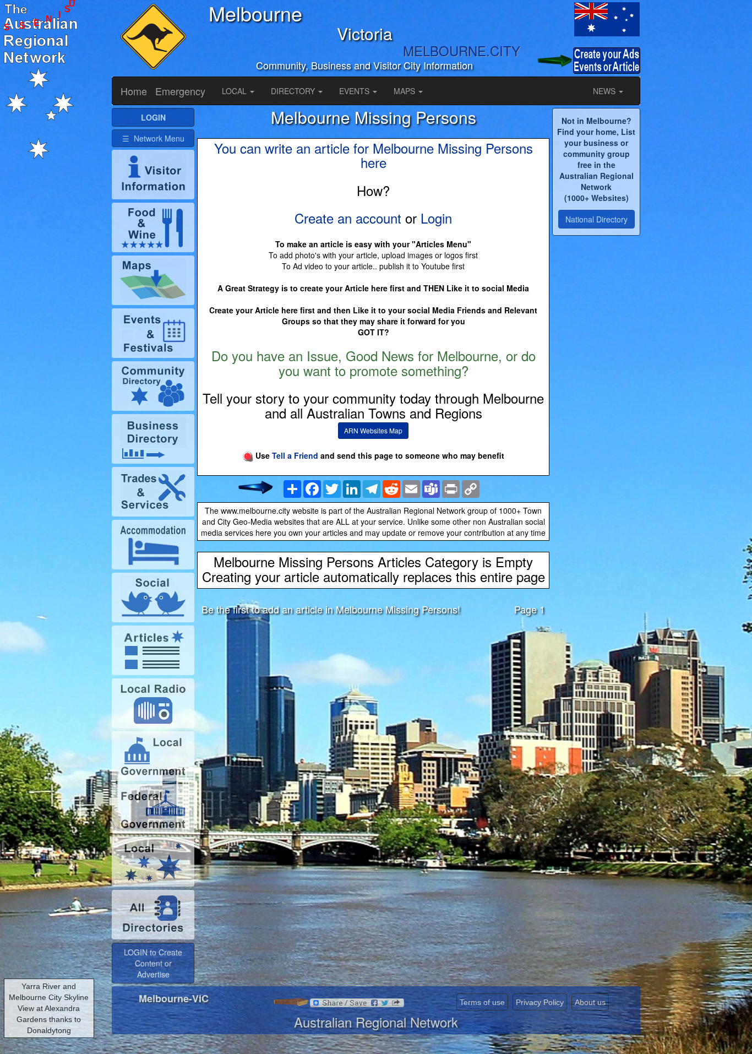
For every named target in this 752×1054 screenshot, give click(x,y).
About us (590, 1002)
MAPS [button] (405, 90)
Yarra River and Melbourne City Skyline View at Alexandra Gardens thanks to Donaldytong (49, 1008)
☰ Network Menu (153, 138)
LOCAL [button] (235, 90)
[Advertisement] (373, 711)
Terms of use (482, 1002)
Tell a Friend (295, 455)
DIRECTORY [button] (294, 90)
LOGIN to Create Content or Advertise (153, 963)
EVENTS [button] (355, 90)
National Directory (596, 219)
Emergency (180, 91)
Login (436, 217)
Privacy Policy (540, 1002)
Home (134, 91)
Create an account (348, 217)
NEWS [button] (605, 90)
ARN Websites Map (373, 430)
